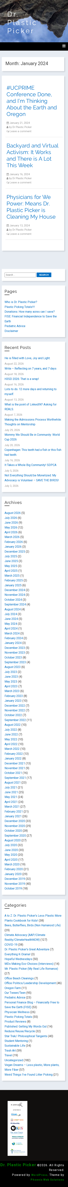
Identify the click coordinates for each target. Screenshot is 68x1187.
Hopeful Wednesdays (18, 959)
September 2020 (15, 835)
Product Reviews (15, 1021)
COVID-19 (11, 944)
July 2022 (11, 729)
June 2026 (11, 522)
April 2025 (11, 570)
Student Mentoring (16, 1041)
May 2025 (11, 566)
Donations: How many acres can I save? (30, 311)
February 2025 (14, 580)
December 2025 (15, 551)
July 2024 (11, 614)
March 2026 (12, 537)
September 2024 (15, 604)
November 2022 (15, 710)
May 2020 (11, 854)
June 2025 (11, 561)
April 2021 (11, 802)
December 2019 (15, 879)
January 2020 (13, 874)
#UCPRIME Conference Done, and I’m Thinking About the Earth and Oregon (32, 101)
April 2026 (11, 532)
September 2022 (15, 720)
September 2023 (15, 662)
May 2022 (11, 739)
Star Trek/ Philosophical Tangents (26, 1036)
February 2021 (14, 811)
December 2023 (15, 648)
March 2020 (12, 864)
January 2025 (13, 585)
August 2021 (13, 782)
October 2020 (13, 830)
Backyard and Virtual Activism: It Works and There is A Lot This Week (32, 155)
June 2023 (11, 676)
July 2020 (11, 845)
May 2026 (11, 527)
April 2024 (11, 628)
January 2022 (13, 758)
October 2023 (13, 657)
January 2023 (13, 700)
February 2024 (14, 638)
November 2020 (15, 826)
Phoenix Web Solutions (47, 1179)
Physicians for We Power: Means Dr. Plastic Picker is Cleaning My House (31, 207)
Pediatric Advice (15, 326)
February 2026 (14, 542)
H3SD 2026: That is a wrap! (22, 379)
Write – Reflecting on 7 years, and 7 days (30, 368)
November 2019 (15, 883)
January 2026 (13, 546)
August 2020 (13, 840)
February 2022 (14, 753)
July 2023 (11, 672)
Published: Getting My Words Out (26, 1026)
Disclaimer (11, 331)
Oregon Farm (13, 988)
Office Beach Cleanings (19, 978)
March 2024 (12, 633)
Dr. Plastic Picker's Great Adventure (27, 949)
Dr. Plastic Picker (22, 22)
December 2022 (15, 705)
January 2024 (13, 643)
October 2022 (13, 715)
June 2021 (11, 792)
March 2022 (12, 749)
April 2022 (11, 744)
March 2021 (12, 806)
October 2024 (13, 599)
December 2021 (15, 763)
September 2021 (15, 778)
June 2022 (11, 734)
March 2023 (12, 691)
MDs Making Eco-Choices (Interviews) (29, 963)
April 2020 (11, 859)
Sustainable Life (15, 1045)
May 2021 (11, 797)
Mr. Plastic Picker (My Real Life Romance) (31, 968)
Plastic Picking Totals (18, 1017)
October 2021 (13, 773)
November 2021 (15, 768)
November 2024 (15, 595)
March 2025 (12, 575)
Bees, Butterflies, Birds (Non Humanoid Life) (33, 925)
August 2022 (13, 724)
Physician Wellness (17, 1012)
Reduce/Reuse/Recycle (20, 1031)
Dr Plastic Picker (22, 127)
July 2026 (11, 518)
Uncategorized (14, 1060)
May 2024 (11, 623)
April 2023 (11, 686)
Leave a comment (20, 131)
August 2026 (13, 513)
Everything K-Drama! (17, 954)
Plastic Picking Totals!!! (20, 307)
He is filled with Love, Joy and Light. (27, 358)
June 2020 (11, 850)
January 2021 (13, 816)
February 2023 (14, 696)
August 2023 (13, 667)
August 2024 (13, 609)
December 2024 (15, 590)
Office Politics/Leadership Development (30, 983)
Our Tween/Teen (15, 992)
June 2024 (11, 619)
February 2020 (14, 869)
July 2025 (11, 556)
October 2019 (13, 888)
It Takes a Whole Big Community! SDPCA (30, 465)
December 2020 (15, 821)
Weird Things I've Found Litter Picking (29, 1074)
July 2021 (11, 787)
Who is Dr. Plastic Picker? (21, 302)
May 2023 (11, 681)
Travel (8, 1055)
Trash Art (10, 1050)
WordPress (39, 1175)
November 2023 (15, 652)
